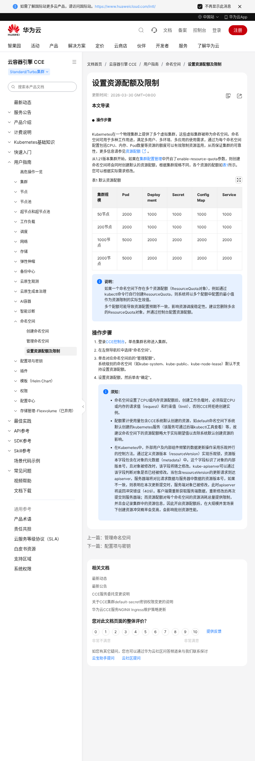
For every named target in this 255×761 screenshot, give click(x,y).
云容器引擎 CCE (123, 64)
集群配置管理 (151, 158)
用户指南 (22, 162)
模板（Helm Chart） (37, 381)
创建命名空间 (37, 331)
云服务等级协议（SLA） (38, 538)
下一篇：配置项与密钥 (109, 546)
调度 (24, 231)
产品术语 (22, 518)
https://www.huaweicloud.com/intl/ (125, 6)
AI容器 (25, 301)
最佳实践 (22, 420)
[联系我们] (154, 30)
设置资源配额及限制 (43, 351)
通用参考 (22, 508)
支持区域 (22, 558)
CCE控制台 (115, 341)
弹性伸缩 (27, 261)
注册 (238, 30)
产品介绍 (22, 122)
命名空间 (27, 321)
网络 (24, 241)
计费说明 (22, 132)
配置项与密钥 (31, 361)
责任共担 (22, 528)
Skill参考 (22, 450)
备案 (182, 30)
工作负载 (27, 221)
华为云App (238, 17)
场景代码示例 (27, 460)
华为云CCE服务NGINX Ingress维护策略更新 (129, 609)
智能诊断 (27, 311)
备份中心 (27, 271)
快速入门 (22, 152)
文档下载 (22, 490)
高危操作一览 (31, 172)
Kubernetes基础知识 (34, 142)
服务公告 (22, 112)
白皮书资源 (25, 548)
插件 (24, 371)
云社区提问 (131, 658)
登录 (216, 30)
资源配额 (133, 151)
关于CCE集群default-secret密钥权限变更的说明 (132, 602)
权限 (24, 391)
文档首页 (94, 64)
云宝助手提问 (103, 658)
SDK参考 (22, 440)
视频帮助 (22, 480)
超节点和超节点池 (35, 211)
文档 (167, 30)
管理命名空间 (37, 341)
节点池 (25, 201)
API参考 (22, 430)
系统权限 (22, 568)
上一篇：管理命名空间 (109, 537)
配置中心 (27, 401)
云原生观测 (29, 281)
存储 (24, 251)
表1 (225, 165)
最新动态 (22, 102)
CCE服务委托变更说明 (111, 594)
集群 (24, 182)
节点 (24, 191)
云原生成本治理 (33, 291)
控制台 (199, 30)
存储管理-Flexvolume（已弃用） (48, 411)
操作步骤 (103, 120)
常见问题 (22, 470)
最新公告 (99, 586)
